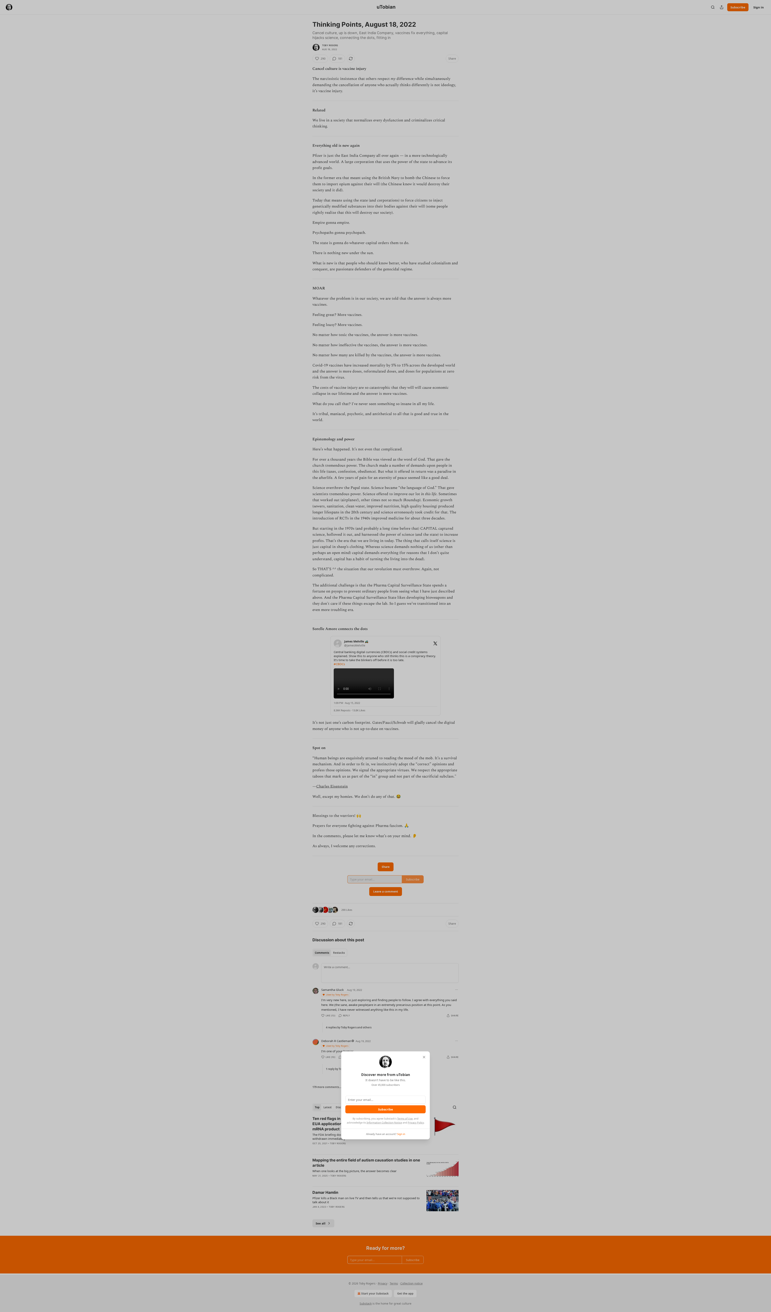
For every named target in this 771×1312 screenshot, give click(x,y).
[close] (424, 1057)
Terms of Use (405, 1118)
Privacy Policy (416, 1122)
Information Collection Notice (384, 1122)
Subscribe (385, 1109)
